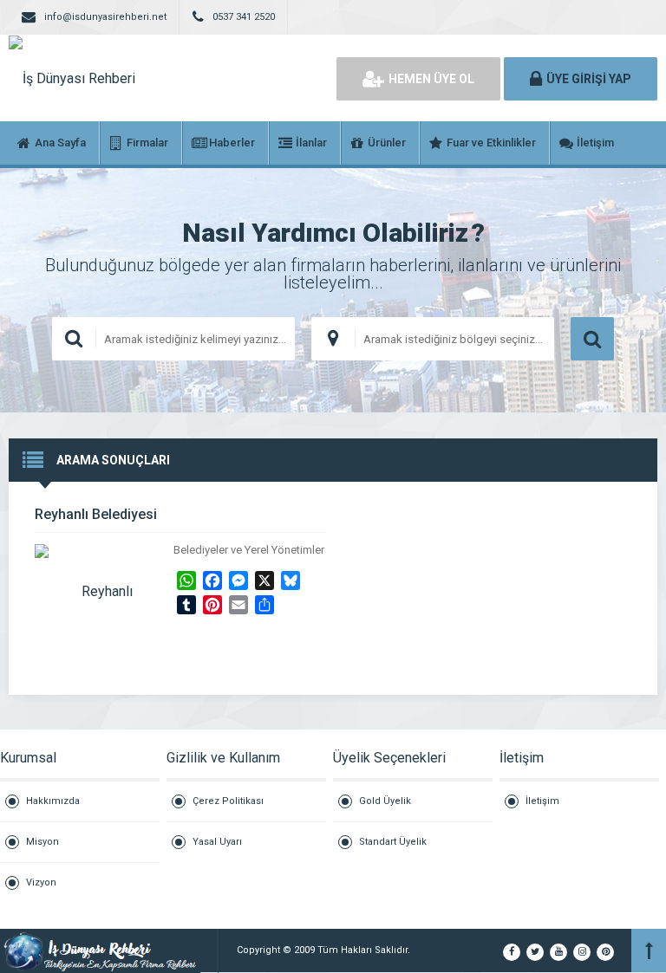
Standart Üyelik (393, 841)
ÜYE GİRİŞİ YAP (588, 79)
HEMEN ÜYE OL (431, 79)
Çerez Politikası (228, 801)
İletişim (542, 801)
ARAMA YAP (592, 338)
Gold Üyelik (385, 801)
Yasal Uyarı (217, 841)
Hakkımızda (53, 801)
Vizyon (41, 882)
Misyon (42, 841)
